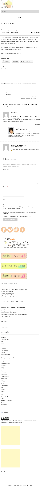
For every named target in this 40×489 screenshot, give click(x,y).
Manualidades (7, 23)
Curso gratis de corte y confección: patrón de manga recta (13, 311)
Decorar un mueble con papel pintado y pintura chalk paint (14, 289)
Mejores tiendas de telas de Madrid (8, 296)
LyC (16, 128)
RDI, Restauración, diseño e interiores (29, 116)
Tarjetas (2, 402)
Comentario (6, 169)
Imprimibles (3, 372)
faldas (2, 367)
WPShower (29, 485)
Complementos (4, 350)
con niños (3, 352)
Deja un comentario (35, 32)
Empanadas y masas (5, 363)
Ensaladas (3, 365)
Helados (3, 369)
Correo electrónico (8, 193)
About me (3, 337)
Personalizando (4, 385)
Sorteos (2, 398)
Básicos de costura (5, 339)
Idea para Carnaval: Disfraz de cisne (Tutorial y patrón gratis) (14, 314)
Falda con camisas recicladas (7, 293)
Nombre (5, 187)
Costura (3, 356)
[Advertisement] (10, 435)
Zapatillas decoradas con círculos (28, 97)
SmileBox (3, 472)
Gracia (17, 32)
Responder (37, 124)
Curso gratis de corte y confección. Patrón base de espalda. (14, 309)
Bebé (2, 341)
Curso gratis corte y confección (8, 358)
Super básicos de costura (6, 400)
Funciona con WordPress (13, 485)
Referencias (3, 395)
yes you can (3, 408)
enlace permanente (32, 83)
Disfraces (3, 359)
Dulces (2, 361)
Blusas (2, 343)
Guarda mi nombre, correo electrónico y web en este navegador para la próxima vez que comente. (19, 207)
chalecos (3, 346)
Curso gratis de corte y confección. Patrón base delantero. (13, 307)
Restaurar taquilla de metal (7, 291)
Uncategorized (4, 404)
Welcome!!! (9, 93)
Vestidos (3, 406)
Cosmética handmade (5, 354)
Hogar (2, 371)
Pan (2, 380)
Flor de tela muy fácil (5, 316)
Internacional (4, 374)
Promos (3, 389)
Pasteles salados (4, 383)
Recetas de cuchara (5, 393)
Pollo (2, 387)
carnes (2, 345)
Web (4, 199)
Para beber (3, 382)
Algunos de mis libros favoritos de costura (10, 295)
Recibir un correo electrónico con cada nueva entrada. (18, 216)
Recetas (2, 391)
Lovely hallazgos (5, 376)
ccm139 (13, 112)
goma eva (8, 83)
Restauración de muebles (6, 396)
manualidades (14, 83)
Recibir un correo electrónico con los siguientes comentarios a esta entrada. (19, 212)
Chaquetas (3, 348)
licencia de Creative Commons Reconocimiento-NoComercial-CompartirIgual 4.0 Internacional (19, 421)
